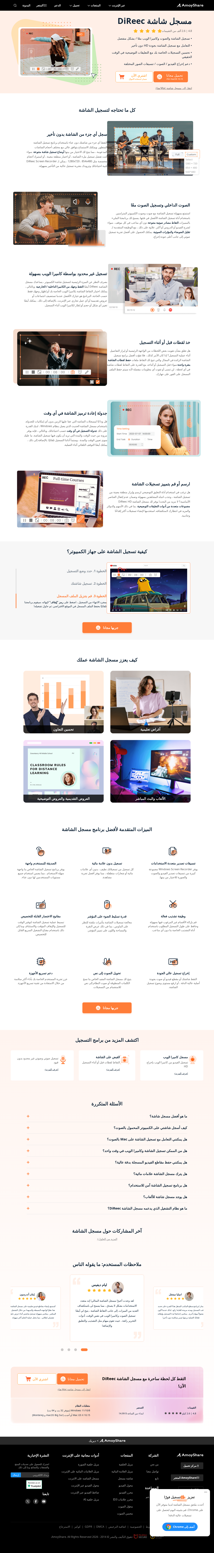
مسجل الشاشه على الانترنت (83, 1478)
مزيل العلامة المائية (122, 1471)
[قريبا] (43, 1501)
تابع (157, 1478)
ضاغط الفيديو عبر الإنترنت (85, 1492)
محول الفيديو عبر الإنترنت (85, 1485)
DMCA (100, 1526)
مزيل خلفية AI (91, 1499)
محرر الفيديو (126, 1492)
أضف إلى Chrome (183, 1527)
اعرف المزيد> (181, 1073)
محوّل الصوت (125, 1506)
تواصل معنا (152, 1471)
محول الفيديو (126, 1485)
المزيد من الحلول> (107, 1239)
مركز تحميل (190, 1466)
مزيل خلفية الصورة (88, 1464)
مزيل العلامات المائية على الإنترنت (80, 1471)
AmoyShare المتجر (185, 1478)
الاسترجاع (64, 1526)
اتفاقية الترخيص (117, 1526)
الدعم (57, 5)
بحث (15, 5)
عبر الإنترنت (118, 5)
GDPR (88, 1526)
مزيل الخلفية (126, 1464)
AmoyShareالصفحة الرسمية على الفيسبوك (35, 1501)
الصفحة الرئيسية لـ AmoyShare (190, 5)
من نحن (154, 1464)
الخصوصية (136, 1526)
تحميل (76, 5)
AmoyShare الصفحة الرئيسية (112, 1441)
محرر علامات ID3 (123, 1499)
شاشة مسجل (125, 1478)
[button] (84, 1349)
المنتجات (95, 5)
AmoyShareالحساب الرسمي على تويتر (27, 1501)
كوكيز (77, 1526)
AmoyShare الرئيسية (190, 1455)
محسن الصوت (125, 1513)
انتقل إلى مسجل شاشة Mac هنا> (173, 88)
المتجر (39, 5)
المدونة (26, 5)
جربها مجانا (110, 627)
